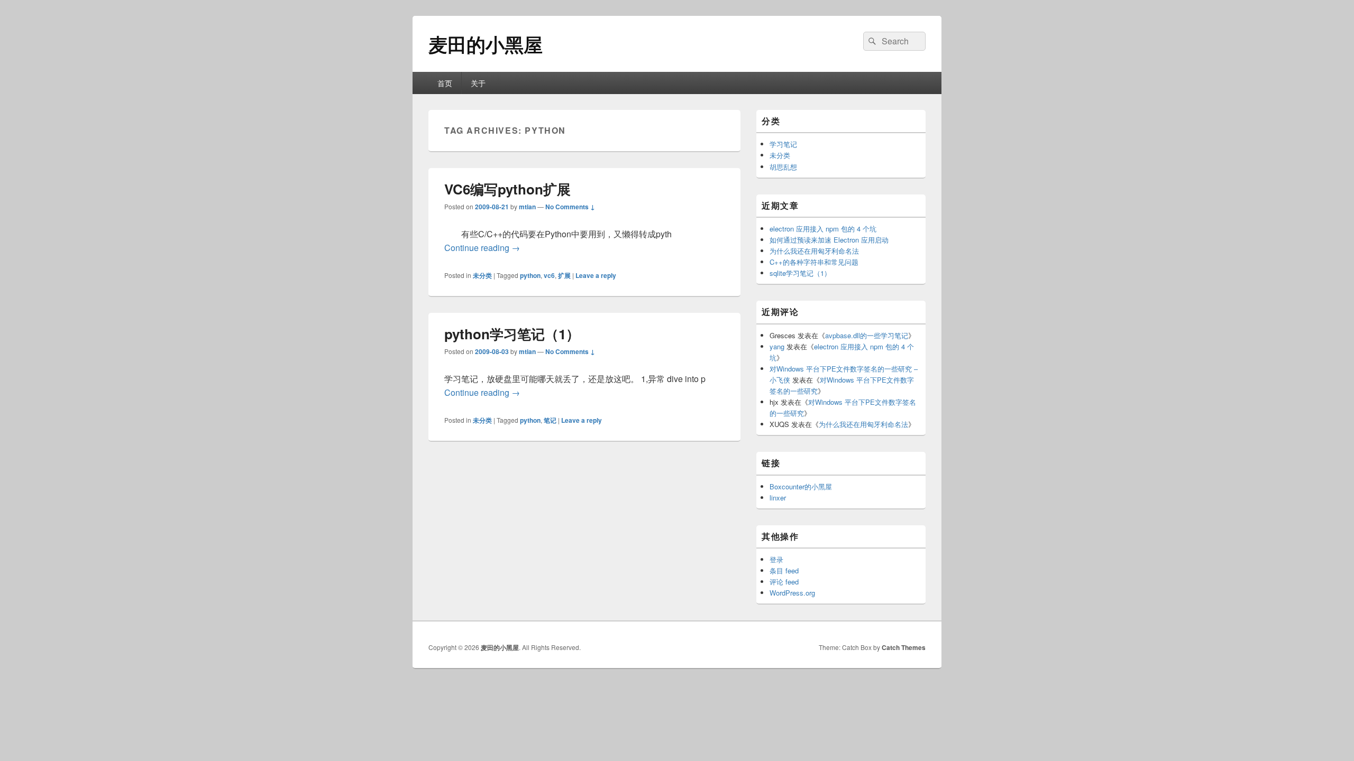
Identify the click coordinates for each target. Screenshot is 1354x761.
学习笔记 (783, 144)
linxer (778, 498)
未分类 (482, 275)
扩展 (564, 275)
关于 (478, 83)
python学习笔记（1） (512, 334)
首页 (444, 83)
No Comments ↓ (570, 206)
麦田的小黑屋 (485, 44)
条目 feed (784, 570)
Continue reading (482, 248)
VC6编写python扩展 (507, 189)
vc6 (549, 275)
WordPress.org (792, 593)
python (530, 275)
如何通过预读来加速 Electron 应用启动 (829, 240)
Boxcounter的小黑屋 (801, 486)
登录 (776, 559)
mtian (527, 206)
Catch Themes (904, 647)
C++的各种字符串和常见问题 (814, 262)
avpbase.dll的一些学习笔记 (866, 335)
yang (777, 346)
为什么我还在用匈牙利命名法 (814, 251)
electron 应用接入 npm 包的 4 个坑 (823, 229)
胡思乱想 (783, 167)
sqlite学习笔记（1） (800, 273)
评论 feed (784, 582)
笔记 (550, 420)
